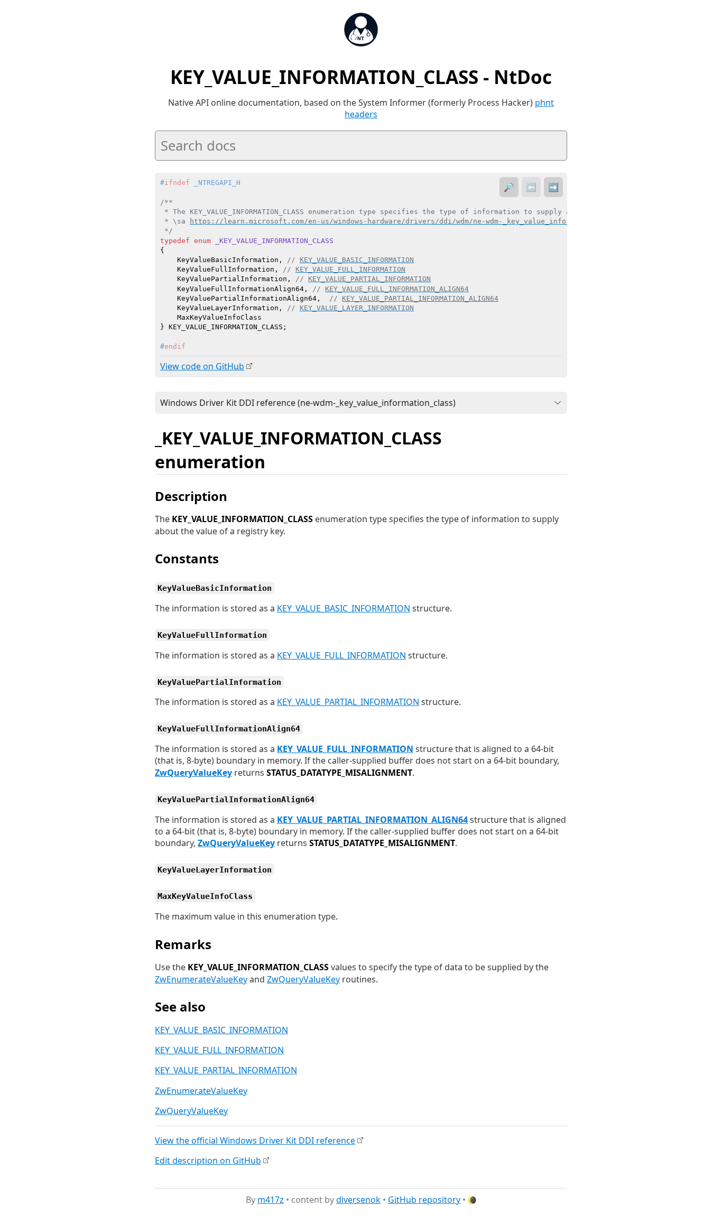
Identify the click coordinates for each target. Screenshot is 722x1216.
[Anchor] (277, 460)
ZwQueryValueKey (193, 772)
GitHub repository (424, 1199)
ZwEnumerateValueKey (201, 979)
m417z (270, 1199)
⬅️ (531, 187)
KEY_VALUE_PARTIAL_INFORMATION (348, 702)
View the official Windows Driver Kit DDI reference (255, 1140)
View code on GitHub (202, 366)
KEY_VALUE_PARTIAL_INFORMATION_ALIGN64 (372, 819)
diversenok (358, 1199)
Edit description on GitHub (208, 1160)
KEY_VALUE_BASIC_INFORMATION (343, 608)
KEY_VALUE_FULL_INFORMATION (341, 655)
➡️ (553, 187)
